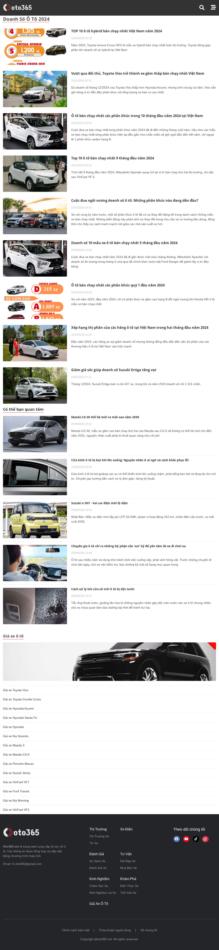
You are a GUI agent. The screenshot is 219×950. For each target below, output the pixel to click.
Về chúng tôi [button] (148, 930)
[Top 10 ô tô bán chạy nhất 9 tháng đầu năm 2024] (35, 173)
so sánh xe (97, 861)
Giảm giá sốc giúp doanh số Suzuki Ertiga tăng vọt (113, 370)
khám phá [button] (128, 879)
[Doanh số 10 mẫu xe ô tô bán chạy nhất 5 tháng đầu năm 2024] (35, 258)
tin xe (93, 843)
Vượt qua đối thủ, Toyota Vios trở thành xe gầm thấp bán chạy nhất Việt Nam (137, 73)
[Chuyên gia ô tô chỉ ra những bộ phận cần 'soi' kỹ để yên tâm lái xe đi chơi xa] (35, 563)
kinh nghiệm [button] (99, 879)
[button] (205, 7)
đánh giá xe (98, 868)
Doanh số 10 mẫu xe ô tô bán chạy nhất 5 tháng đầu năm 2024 (124, 242)
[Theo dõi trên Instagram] (205, 839)
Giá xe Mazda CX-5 (16, 754)
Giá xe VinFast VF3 (16, 809)
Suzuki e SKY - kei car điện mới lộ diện (99, 503)
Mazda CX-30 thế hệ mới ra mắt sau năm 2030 (105, 417)
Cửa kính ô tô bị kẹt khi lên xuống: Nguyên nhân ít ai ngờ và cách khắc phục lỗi (130, 460)
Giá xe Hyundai (13, 727)
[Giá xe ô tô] (109, 661)
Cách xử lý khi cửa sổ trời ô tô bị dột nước (103, 589)
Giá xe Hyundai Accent (18, 708)
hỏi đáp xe (128, 861)
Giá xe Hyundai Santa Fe (20, 717)
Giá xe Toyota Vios (15, 690)
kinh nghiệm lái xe (102, 892)
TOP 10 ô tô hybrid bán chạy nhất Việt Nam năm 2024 (116, 31)
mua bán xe (128, 868)
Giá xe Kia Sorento (15, 736)
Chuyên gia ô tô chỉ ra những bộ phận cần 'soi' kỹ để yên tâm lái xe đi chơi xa (128, 546)
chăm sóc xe (98, 886)
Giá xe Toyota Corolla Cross (22, 699)
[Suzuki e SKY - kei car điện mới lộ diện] (35, 520)
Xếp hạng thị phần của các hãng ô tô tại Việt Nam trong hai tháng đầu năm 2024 (139, 327)
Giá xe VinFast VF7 (16, 782)
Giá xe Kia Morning (16, 800)
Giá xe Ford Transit (16, 791)
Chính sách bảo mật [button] (75, 930)
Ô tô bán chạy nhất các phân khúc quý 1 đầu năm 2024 (118, 285)
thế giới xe (128, 892)
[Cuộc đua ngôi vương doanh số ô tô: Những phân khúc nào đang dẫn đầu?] (35, 216)
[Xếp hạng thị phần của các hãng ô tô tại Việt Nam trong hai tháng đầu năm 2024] (35, 343)
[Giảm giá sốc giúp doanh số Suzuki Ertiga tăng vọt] (35, 385)
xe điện (126, 829)
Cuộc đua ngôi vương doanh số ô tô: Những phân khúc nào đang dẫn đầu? (134, 200)
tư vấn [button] (126, 854)
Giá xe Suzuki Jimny (16, 773)
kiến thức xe (129, 886)
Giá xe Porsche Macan (18, 763)
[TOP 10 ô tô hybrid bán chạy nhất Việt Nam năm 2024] (35, 46)
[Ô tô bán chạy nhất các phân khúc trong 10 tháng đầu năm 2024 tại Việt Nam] (35, 131)
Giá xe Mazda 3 (13, 745)
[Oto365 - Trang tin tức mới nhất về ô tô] (20, 7)
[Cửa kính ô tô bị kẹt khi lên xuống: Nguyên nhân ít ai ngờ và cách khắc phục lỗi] (35, 477)
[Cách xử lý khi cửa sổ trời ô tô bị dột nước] (35, 606)
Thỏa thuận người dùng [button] (115, 930)
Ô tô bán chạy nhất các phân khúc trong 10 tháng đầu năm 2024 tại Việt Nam (137, 115)
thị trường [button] (98, 829)
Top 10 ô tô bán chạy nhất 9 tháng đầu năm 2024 (112, 158)
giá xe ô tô (98, 904)
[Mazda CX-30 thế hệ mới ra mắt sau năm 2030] (35, 434)
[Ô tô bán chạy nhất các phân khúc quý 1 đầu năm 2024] (35, 300)
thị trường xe (99, 836)
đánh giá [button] (96, 854)
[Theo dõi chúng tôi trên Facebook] (176, 839)
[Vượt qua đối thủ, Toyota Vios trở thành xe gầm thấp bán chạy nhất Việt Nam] (35, 88)
